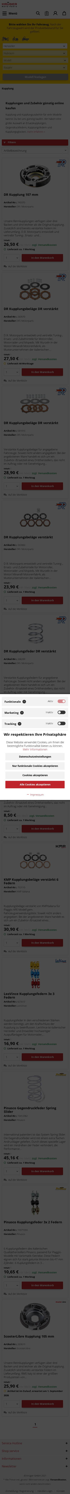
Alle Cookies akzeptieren (35, 784)
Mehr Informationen (35, 749)
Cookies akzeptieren (35, 775)
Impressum (36, 794)
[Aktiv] (62, 701)
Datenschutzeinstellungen (35, 756)
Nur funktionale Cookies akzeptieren (35, 766)
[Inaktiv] (62, 712)
